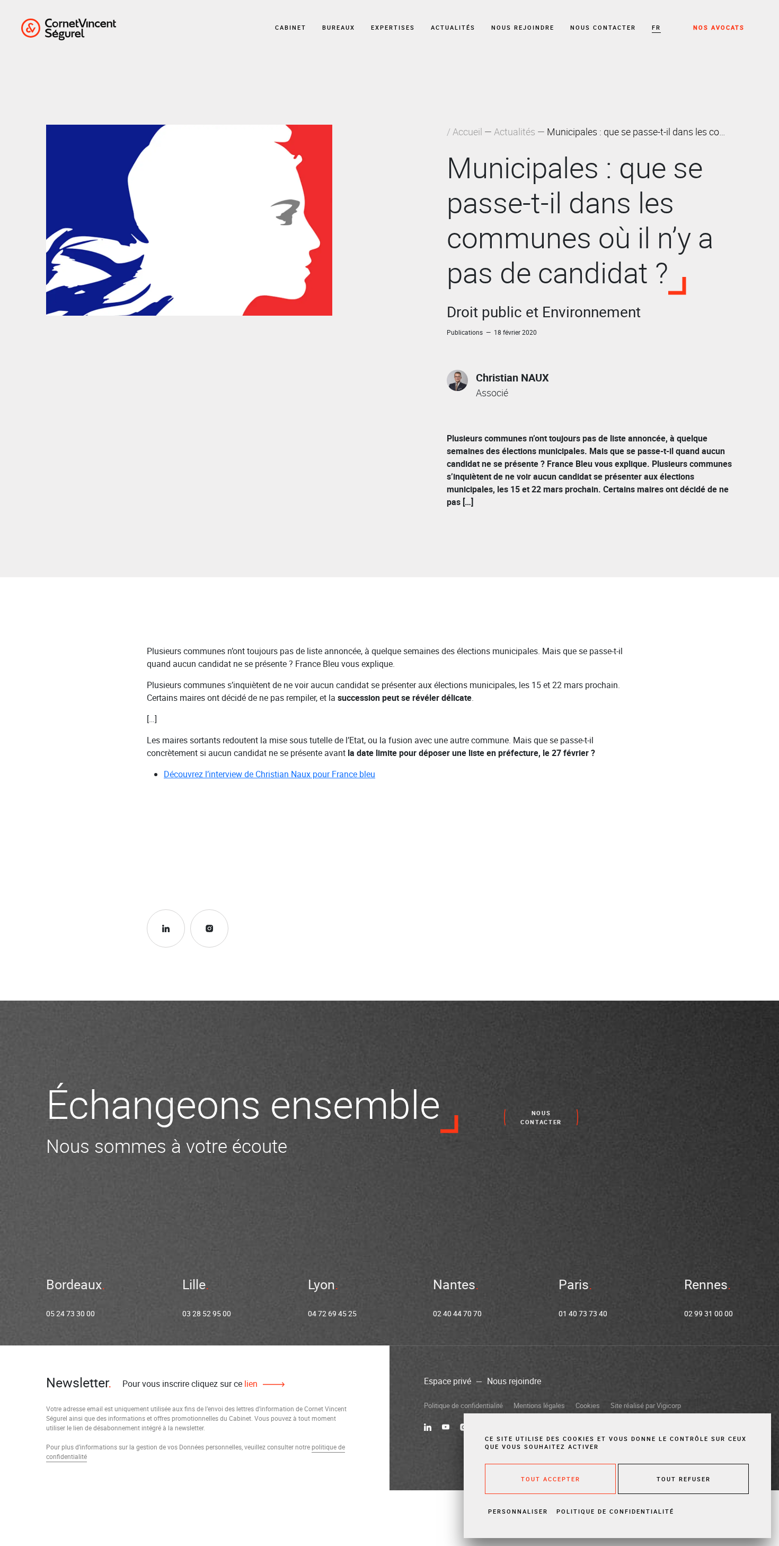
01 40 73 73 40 (583, 1313)
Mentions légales (539, 1405)
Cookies (588, 1405)
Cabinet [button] (290, 27)
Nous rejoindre (522, 27)
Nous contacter (603, 27)
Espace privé (447, 1381)
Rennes (706, 1284)
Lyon (321, 1284)
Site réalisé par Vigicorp (645, 1405)
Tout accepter (550, 1479)
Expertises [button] (393, 27)
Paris (574, 1284)
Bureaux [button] (338, 27)
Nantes (454, 1284)
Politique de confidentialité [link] (615, 1511)
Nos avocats (719, 27)
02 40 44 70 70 (457, 1313)
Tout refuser (684, 1479)
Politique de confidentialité (463, 1405)
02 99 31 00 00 (708, 1313)
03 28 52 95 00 (206, 1313)
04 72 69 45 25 (332, 1313)
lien (250, 1383)
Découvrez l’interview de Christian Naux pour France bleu (269, 774)
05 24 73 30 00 (70, 1313)
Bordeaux (74, 1284)
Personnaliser (518, 1511)
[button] (656, 27)
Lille (194, 1284)
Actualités (453, 27)
